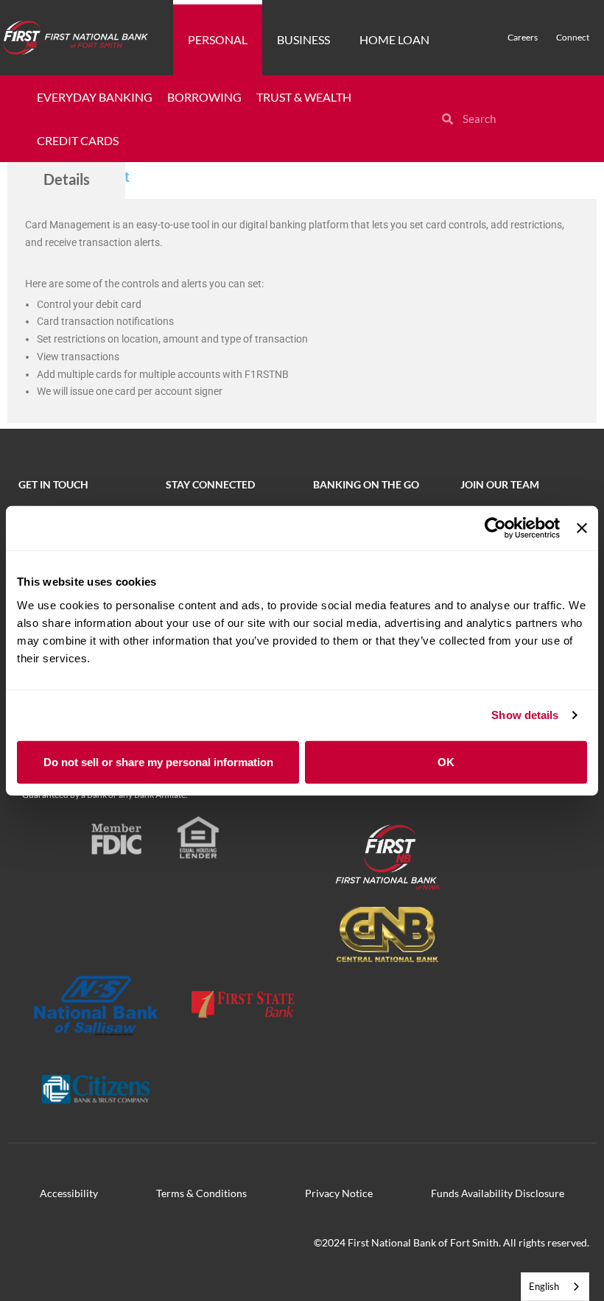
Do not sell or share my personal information (158, 761)
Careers (523, 37)
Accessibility (69, 1193)
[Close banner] (582, 528)
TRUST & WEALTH (303, 97)
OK (446, 761)
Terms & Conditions (201, 1193)
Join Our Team (499, 484)
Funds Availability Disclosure (497, 1193)
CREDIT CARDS (78, 140)
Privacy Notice (339, 1193)
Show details (524, 715)
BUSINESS (303, 39)
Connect (572, 37)
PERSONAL (217, 39)
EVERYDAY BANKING (94, 97)
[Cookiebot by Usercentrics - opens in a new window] (495, 528)
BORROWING (204, 97)
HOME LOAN (394, 39)
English (544, 1286)
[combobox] (555, 1286)
